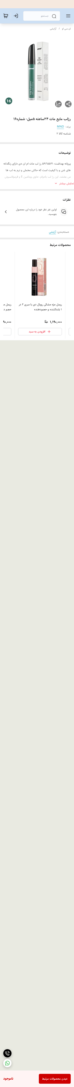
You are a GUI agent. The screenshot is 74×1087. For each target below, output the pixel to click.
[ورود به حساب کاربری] (16, 16)
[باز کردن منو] (67, 16)
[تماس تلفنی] (7, 1053)
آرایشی (53, 29)
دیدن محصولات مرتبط (54, 1079)
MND (60, 126)
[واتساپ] (7, 1063)
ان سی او (66, 29)
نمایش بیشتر (66, 183)
